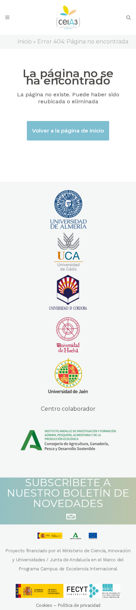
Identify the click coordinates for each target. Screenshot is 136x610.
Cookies (44, 605)
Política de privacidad (79, 605)
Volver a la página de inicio (68, 130)
